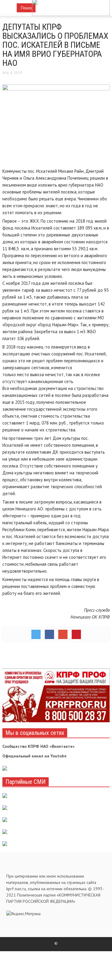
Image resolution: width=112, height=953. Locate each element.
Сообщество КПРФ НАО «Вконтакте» (38, 746)
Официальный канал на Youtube (34, 756)
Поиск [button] (26, 8)
